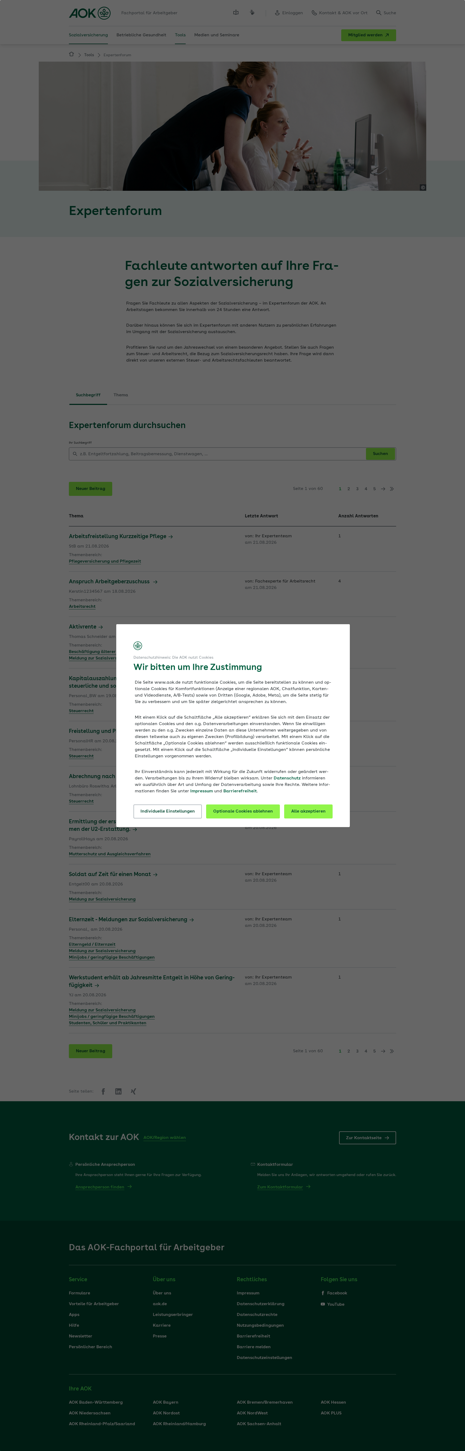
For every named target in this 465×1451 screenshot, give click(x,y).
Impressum (201, 791)
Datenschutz (287, 778)
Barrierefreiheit (240, 791)
